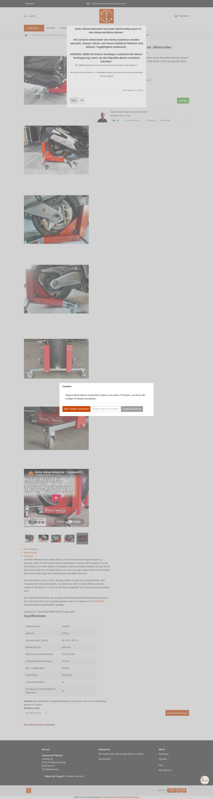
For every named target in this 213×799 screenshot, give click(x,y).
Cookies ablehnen (132, 409)
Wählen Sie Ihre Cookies (106, 409)
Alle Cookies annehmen (76, 409)
